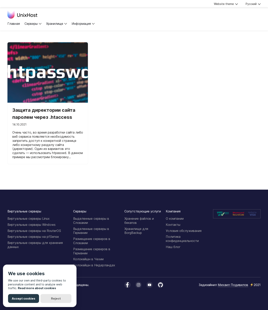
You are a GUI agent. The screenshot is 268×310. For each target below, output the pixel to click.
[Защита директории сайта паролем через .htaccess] (47, 72)
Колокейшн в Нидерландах (94, 265)
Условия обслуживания (183, 231)
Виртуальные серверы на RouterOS (34, 231)
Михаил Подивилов (233, 285)
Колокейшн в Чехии (88, 259)
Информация (81, 24)
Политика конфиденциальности (182, 239)
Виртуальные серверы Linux (28, 219)
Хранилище (54, 24)
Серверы (31, 24)
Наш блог (173, 247)
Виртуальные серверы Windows (31, 225)
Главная (13, 24)
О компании (175, 219)
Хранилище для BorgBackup (136, 231)
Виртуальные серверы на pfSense (33, 237)
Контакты (173, 225)
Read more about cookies (37, 288)
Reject (56, 298)
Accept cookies (23, 298)
